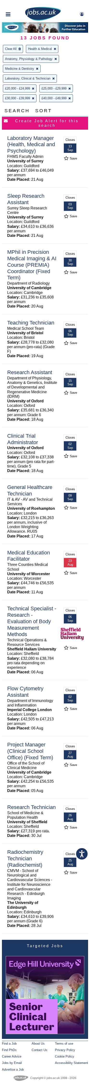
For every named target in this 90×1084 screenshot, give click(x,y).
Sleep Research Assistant (25, 199)
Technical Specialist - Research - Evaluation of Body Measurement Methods (31, 621)
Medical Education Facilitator (28, 556)
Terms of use (64, 1043)
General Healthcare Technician (29, 490)
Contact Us (39, 1050)
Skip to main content (19, 4)
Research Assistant (29, 372)
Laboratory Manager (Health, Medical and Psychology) (31, 144)
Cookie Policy (64, 1056)
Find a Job (9, 1043)
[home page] (43, 20)
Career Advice (11, 1056)
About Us (38, 1043)
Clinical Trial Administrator (22, 439)
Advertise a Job (13, 1069)
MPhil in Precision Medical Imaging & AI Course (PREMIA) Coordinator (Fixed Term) (31, 265)
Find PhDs (9, 1050)
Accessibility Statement (71, 1063)
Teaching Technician (30, 323)
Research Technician (31, 807)
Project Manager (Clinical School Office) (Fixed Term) (30, 751)
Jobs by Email (12, 1063)
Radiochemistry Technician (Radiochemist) (25, 858)
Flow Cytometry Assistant (25, 691)
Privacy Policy (65, 1050)
